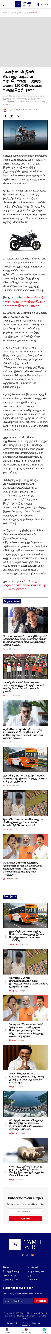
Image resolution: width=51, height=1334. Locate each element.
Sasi (13, 110)
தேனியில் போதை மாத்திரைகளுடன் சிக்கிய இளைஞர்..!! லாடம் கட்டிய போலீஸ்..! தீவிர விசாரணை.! (23, 822)
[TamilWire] (23, 4)
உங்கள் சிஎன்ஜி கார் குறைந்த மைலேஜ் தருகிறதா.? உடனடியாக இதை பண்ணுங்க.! (24, 301)
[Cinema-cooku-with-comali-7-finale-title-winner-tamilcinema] (25, 666)
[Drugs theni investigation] (25, 803)
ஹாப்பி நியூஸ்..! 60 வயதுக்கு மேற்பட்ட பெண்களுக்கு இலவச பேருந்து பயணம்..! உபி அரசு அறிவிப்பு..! (25, 778)
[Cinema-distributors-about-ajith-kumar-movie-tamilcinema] (25, 713)
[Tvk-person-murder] (25, 1150)
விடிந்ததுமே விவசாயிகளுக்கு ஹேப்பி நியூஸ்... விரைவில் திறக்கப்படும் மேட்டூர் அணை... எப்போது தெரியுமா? (26, 1125)
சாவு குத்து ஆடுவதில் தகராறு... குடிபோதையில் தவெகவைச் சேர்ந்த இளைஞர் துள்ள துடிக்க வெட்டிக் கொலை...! (26, 1171)
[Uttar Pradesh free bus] (25, 759)
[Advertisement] (25, 42)
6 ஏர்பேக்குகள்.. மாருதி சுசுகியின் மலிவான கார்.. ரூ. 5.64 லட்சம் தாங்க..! (25, 585)
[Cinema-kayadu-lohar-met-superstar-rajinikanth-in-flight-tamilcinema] (25, 620)
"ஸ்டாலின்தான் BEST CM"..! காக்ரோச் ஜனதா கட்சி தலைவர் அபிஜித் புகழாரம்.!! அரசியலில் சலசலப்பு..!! (26, 1078)
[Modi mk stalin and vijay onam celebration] (25, 846)
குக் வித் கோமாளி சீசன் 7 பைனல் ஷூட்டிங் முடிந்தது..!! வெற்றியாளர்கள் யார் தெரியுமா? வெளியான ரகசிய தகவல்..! (24, 687)
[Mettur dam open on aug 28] (25, 1104)
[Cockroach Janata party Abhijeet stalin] (25, 1057)
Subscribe (25, 1219)
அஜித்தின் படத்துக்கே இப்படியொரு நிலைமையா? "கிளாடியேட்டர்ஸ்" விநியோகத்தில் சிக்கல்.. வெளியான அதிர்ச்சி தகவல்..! (23, 733)
